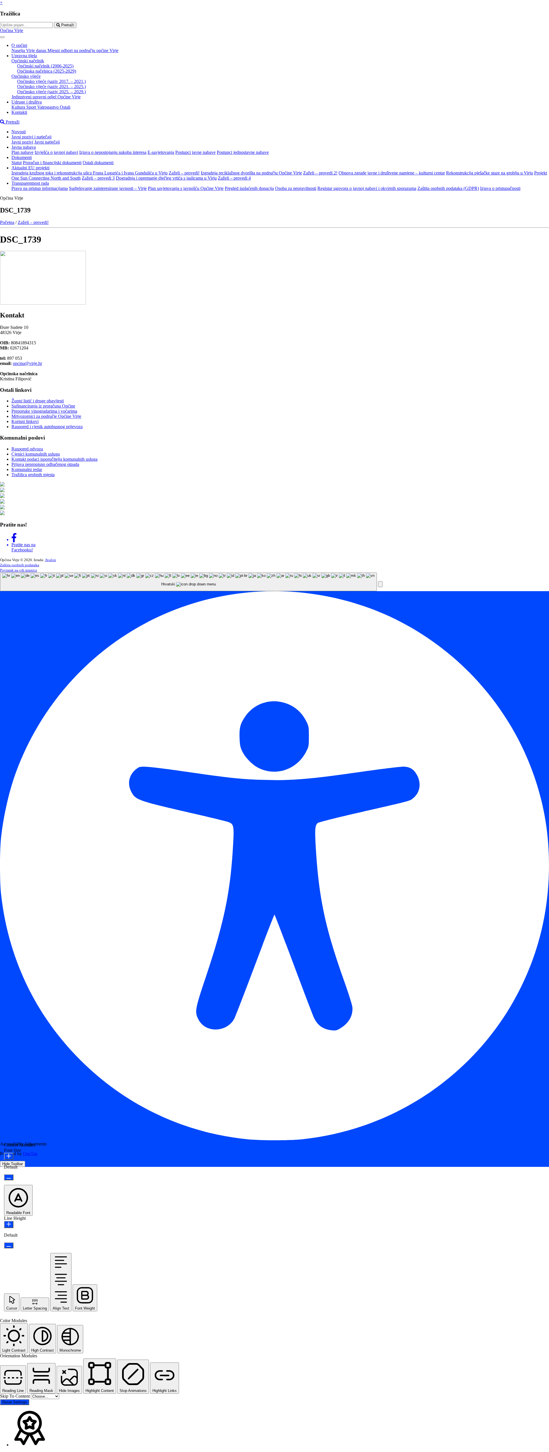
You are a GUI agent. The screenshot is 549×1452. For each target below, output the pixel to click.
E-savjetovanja (161, 152)
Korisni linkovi (25, 421)
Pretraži (67, 25)
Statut (16, 162)
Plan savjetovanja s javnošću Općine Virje (186, 188)
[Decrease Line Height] (8, 1245)
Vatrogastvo (48, 107)
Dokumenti (21, 157)
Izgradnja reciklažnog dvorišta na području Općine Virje (251, 172)
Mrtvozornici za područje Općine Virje (46, 416)
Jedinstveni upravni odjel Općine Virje (46, 96)
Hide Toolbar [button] (12, 1164)
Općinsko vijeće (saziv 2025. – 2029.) (51, 91)
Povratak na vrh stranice (18, 570)
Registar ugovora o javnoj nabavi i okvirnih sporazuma (366, 188)
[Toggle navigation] (2, 37)
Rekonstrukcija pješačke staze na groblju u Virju (489, 172)
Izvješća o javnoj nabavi (56, 152)
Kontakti (19, 112)
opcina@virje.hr (27, 363)
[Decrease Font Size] (8, 1177)
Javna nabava (23, 147)
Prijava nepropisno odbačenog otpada (45, 464)
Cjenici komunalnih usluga (35, 454)
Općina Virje (11, 30)
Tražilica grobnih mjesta (33, 474)
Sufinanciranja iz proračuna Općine (43, 406)
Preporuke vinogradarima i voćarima (44, 411)
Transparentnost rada (30, 183)
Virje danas (36, 50)
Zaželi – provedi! (184, 172)
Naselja (18, 50)
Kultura (18, 107)
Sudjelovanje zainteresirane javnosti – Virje (108, 188)
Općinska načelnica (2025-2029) (46, 71)
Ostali (65, 107)
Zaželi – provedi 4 (234, 178)
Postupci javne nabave (195, 152)
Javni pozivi (22, 142)
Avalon (50, 560)
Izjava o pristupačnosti (500, 188)
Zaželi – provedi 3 (98, 178)
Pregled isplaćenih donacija (249, 188)
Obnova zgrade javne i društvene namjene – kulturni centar (392, 172)
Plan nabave (22, 152)
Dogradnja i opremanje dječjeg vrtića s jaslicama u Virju (166, 178)
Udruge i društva (26, 102)
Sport (31, 107)
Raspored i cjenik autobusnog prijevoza (47, 426)
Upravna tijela (24, 55)
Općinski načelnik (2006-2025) (45, 65)
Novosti (18, 131)
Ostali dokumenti (98, 162)
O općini (19, 45)
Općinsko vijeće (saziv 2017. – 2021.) (51, 81)
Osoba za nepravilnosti (295, 188)
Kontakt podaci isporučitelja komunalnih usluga (54, 459)
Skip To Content (15, 1396)
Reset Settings (14, 1402)
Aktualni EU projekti (30, 167)
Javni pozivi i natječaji (31, 136)
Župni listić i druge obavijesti (37, 400)
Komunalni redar (26, 469)
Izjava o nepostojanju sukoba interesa (112, 152)
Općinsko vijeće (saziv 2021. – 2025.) (51, 86)
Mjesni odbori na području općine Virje (82, 50)
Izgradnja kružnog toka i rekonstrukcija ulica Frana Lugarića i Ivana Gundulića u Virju (89, 172)
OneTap (30, 1153)
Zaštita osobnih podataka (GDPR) (448, 188)
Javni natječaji (47, 142)
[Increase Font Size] (8, 1156)
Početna (7, 222)
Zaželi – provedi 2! (320, 172)
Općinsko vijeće (26, 76)
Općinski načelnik (27, 60)
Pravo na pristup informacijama (39, 188)
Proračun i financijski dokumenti (52, 162)
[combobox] (188, 582)
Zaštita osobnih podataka (19, 565)
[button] (380, 584)
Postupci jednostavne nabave (243, 152)
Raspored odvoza (27, 448)
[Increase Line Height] (8, 1224)
